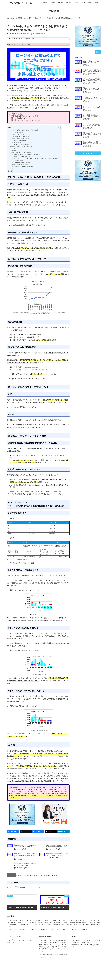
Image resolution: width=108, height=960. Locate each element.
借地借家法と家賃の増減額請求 (20, 144)
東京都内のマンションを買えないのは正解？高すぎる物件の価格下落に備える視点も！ (25, 855)
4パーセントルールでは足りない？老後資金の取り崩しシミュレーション (92, 98)
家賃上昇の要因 (16, 142)
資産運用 (84, 929)
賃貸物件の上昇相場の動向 (19, 140)
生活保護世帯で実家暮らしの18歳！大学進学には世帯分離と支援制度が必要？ (92, 116)
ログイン (27, 887)
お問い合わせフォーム (49, 949)
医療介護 (44, 929)
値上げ (55, 875)
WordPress (44, 957)
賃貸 (13, 148)
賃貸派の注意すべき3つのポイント (21, 156)
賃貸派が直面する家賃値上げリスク (20, 138)
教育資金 (12, 929)
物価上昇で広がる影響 (18, 134)
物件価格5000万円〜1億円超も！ (21, 136)
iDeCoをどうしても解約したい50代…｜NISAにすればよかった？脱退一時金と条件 (92, 125)
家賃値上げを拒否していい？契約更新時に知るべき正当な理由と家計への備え (92, 134)
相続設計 (55, 929)
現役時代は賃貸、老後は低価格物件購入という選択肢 (26, 154)
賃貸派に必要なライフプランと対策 (20, 152)
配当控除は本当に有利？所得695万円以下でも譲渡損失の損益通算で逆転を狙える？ (92, 143)
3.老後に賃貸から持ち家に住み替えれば (22, 166)
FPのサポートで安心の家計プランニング (21, 44)
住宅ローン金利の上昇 (18, 132)
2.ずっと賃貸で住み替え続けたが (21, 164)
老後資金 (34, 929)
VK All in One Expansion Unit (65, 957)
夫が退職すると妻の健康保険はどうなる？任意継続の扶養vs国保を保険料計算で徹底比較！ (92, 71)
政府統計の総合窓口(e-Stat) (48, 312)
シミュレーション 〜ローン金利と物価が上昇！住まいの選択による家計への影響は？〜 (35, 158)
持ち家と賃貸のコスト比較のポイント (21, 146)
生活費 (74, 929)
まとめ (12, 168)
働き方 (65, 929)
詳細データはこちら (22, 563)
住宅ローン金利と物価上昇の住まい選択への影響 (24, 130)
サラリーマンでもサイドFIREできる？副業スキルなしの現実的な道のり (92, 107)
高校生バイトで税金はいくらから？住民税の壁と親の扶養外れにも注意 (92, 89)
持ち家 (14, 150)
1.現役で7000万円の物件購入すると (21, 162)
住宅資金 (18, 873)
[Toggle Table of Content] (58, 127)
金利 (42, 875)
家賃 (46, 875)
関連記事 (11, 171)
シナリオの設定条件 (17, 160)
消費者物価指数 (14, 312)
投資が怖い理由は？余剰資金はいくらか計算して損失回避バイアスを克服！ (92, 62)
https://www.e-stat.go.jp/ (39, 315)
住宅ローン (20, 875)
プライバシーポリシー (15, 936)
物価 (50, 875)
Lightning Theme (53, 957)
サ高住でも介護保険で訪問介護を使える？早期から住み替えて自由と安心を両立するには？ (92, 80)
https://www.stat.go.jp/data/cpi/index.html (39, 313)
